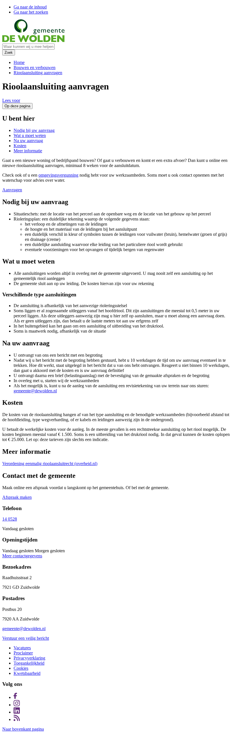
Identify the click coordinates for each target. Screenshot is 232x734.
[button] (11, 100)
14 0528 (9, 519)
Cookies (21, 668)
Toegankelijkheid (29, 663)
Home (19, 62)
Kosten (20, 145)
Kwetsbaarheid (27, 673)
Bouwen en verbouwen (34, 67)
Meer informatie (28, 150)
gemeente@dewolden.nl (35, 390)
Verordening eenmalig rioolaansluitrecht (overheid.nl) (49, 463)
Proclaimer (23, 652)
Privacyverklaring (29, 658)
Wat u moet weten (30, 135)
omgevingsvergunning (58, 175)
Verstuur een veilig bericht (25, 638)
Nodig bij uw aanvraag (34, 130)
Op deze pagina (17, 106)
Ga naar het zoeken (31, 12)
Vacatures (22, 647)
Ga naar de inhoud (30, 7)
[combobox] (28, 47)
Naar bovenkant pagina (23, 729)
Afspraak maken (17, 497)
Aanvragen (12, 189)
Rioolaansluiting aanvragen (38, 72)
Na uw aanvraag (28, 140)
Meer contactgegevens (22, 555)
